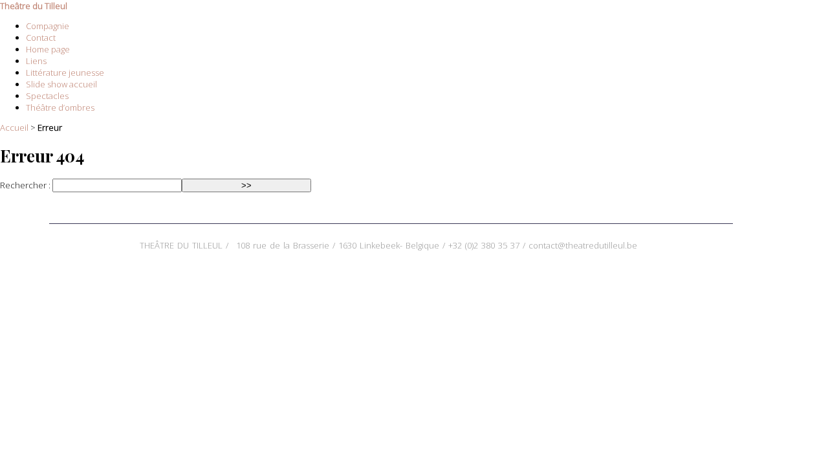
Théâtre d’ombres (60, 107)
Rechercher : (25, 185)
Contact (41, 37)
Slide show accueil (61, 84)
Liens (36, 61)
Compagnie (47, 26)
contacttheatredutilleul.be (582, 245)
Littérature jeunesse (65, 72)
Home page (48, 49)
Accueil (14, 127)
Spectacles (47, 96)
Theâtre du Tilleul (33, 6)
